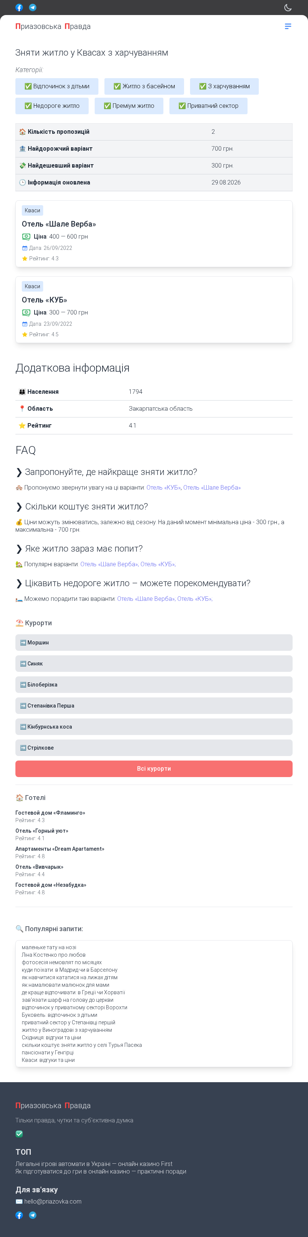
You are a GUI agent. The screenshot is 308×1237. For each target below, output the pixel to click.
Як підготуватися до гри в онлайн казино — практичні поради (100, 1171)
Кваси (32, 210)
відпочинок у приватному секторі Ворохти (74, 1007)
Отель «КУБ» (44, 299)
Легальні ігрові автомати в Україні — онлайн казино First (93, 1163)
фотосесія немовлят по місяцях (62, 962)
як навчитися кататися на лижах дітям (70, 977)
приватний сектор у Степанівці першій (68, 1022)
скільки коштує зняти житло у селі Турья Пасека (82, 1045)
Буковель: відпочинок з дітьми (59, 1015)
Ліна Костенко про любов (54, 955)
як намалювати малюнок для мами (65, 985)
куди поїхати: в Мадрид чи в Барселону (70, 970)
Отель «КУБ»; (158, 564)
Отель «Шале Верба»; (109, 564)
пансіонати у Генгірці (48, 1052)
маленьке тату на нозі (49, 947)
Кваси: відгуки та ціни (48, 1060)
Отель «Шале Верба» (59, 223)
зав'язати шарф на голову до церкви (67, 1000)
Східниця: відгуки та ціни (51, 1037)
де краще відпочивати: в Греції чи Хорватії (73, 992)
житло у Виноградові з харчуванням (67, 1030)
